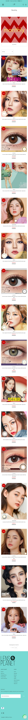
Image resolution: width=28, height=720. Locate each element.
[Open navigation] (4, 4)
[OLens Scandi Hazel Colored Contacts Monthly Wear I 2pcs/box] (14, 389)
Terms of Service (4, 678)
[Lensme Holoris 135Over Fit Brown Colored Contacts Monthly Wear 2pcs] (14, 542)
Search (2, 671)
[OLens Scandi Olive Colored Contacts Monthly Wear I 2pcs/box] (14, 175)
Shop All (15, 673)
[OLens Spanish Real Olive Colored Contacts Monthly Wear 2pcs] (14, 317)
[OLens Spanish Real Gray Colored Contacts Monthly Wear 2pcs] (14, 246)
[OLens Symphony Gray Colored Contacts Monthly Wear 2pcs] (14, 424)
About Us (2, 673)
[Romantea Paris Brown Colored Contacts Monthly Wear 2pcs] (14, 211)
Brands (15, 675)
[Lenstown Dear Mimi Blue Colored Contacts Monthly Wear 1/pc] (14, 501)
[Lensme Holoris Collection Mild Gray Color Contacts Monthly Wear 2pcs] (14, 281)
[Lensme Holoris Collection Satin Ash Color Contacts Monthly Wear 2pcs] (14, 353)
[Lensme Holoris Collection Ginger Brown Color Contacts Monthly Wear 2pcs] (14, 139)
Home (15, 671)
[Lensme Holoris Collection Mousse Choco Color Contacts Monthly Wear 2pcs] (14, 459)
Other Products (16, 680)
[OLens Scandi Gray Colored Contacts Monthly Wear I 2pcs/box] (14, 69)
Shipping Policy (3, 675)
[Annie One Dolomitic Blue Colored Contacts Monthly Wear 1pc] (14, 581)
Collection (16, 681)
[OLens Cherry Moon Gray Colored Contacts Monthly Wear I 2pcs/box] (14, 620)
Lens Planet (10, 717)
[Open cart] (25, 4)
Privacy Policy (3, 676)
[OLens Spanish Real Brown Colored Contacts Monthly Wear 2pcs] (14, 104)
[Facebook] (1, 713)
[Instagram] (3, 713)
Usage (15, 676)
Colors (15, 678)
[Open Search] (23, 4)
